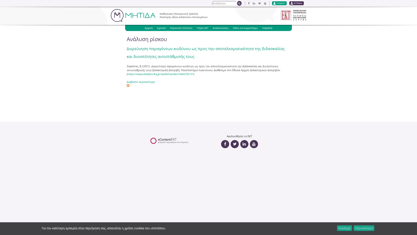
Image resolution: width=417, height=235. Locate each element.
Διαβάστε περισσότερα (141, 82)
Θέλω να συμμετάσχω (245, 28)
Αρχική (149, 28)
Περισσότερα (364, 228)
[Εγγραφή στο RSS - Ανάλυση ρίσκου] (128, 86)
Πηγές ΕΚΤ (202, 28)
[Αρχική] (133, 15)
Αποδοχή (344, 228)
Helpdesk (267, 28)
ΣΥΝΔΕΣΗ (280, 3)
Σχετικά (161, 28)
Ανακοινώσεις (221, 28)
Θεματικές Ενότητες (181, 28)
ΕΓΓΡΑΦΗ (298, 3)
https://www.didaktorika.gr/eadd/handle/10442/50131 (160, 74)
